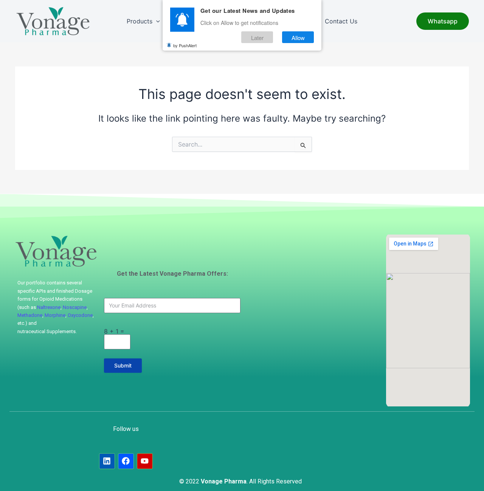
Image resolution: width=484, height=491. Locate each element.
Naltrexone (48, 307)
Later (257, 37)
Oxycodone (80, 315)
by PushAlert (185, 45)
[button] (156, 21)
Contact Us (341, 21)
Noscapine (75, 307)
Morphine (55, 315)
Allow (298, 37)
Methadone (29, 315)
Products (139, 21)
